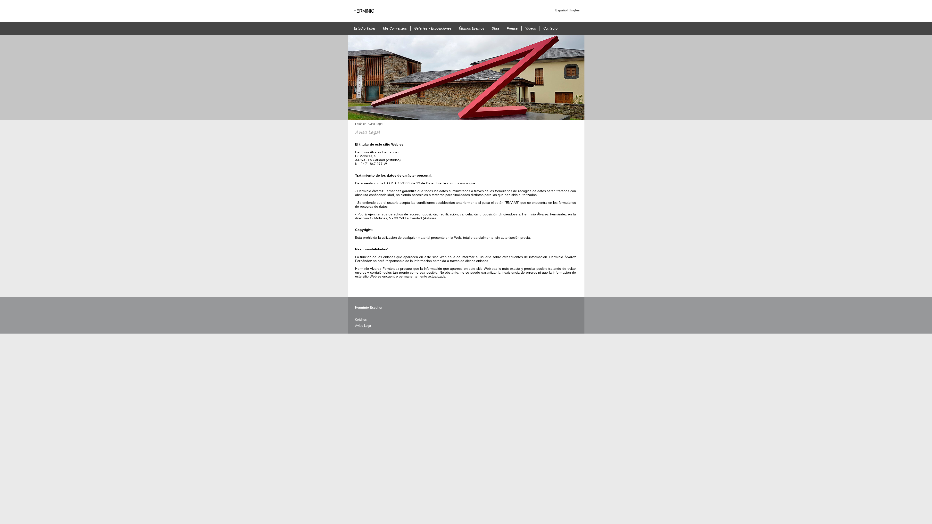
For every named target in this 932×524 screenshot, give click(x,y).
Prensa (512, 28)
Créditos (361, 319)
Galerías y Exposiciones (432, 28)
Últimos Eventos (471, 28)
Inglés (575, 10)
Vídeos (530, 28)
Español (561, 10)
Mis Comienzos (395, 28)
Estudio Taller (364, 28)
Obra (495, 28)
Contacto (550, 28)
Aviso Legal (363, 326)
